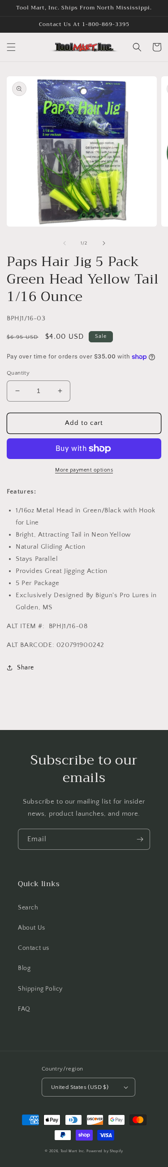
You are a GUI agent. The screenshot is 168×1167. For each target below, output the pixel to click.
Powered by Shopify (104, 1151)
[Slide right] (104, 243)
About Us (31, 927)
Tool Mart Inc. (73, 1151)
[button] (11, 47)
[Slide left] (64, 243)
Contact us (33, 948)
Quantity (18, 373)
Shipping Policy (40, 988)
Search (28, 907)
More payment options (84, 470)
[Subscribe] (140, 839)
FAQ (24, 1009)
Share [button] (25, 667)
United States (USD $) (79, 1087)
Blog (24, 968)
